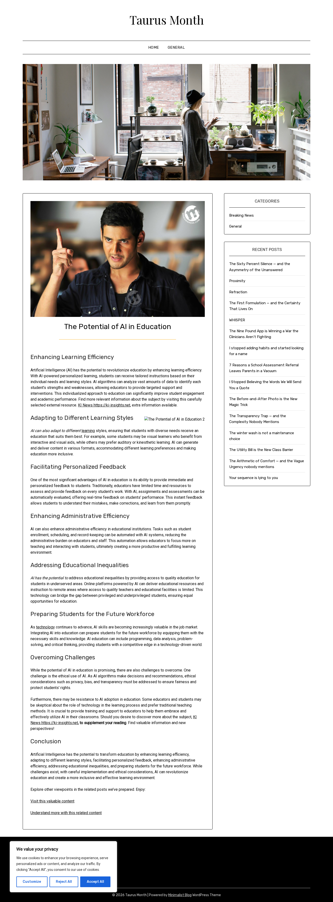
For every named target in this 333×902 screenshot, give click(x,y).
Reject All (64, 882)
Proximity (237, 281)
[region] (63, 866)
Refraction (238, 292)
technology (45, 627)
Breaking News (241, 215)
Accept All (95, 882)
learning (88, 430)
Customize (32, 882)
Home (153, 47)
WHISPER (237, 320)
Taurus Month (166, 20)
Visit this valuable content (52, 801)
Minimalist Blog (180, 895)
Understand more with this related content (66, 812)
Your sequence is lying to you (253, 478)
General (176, 47)
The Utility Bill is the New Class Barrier (261, 450)
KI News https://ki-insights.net (104, 405)
